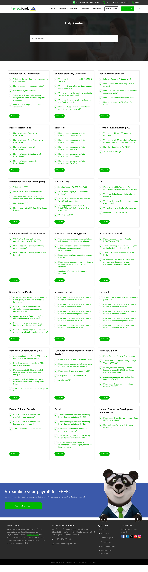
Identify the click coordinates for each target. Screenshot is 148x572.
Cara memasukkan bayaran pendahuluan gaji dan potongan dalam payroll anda (75, 240)
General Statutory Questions (70, 73)
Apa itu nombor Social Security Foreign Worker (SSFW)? (119, 362)
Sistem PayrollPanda (20, 292)
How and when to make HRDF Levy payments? (118, 426)
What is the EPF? (20, 187)
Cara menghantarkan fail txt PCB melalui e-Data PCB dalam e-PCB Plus (30, 357)
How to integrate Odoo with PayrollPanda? (25, 134)
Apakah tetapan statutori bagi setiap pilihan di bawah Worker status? (28, 317)
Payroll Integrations (20, 127)
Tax (101, 181)
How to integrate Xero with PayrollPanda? (24, 148)
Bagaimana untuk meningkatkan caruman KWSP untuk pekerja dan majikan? (75, 365)
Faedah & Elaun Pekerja (22, 409)
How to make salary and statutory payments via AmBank (72, 148)
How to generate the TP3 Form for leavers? (117, 103)
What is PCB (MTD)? (112, 151)
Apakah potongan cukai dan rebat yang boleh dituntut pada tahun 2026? (74, 415)
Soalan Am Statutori (110, 233)
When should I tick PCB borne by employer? (117, 134)
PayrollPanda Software (112, 73)
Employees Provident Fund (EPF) (27, 181)
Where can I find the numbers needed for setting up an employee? (75, 94)
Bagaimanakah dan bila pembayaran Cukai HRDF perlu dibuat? (120, 419)
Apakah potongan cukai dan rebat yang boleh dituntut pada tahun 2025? (74, 422)
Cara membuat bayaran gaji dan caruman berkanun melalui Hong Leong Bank (75, 312)
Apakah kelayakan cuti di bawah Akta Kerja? (118, 254)
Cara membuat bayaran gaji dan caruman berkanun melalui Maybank (75, 305)
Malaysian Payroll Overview (24, 90)
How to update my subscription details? (119, 97)
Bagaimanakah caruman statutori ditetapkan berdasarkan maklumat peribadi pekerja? (27, 309)
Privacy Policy (106, 542)
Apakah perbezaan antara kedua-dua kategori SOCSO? (118, 378)
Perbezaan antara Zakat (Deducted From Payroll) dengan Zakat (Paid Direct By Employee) (30, 299)
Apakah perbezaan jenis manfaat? (27, 428)
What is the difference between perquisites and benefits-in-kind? (27, 240)
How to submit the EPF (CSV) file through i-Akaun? (30, 209)
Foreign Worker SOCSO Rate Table (73, 187)
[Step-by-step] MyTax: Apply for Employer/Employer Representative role (120, 188)
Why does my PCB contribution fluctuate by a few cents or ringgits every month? (120, 141)
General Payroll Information (24, 73)
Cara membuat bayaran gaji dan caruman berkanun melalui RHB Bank (75, 319)
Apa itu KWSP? (64, 380)
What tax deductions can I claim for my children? (119, 195)
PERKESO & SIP (108, 350)
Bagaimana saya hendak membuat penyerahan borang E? (72, 429)
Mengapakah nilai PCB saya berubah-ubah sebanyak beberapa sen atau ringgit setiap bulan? (30, 372)
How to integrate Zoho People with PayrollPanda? (28, 141)
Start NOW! (127, 8)
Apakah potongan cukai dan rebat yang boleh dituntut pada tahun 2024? (74, 436)
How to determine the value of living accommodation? (28, 247)
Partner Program (107, 538)
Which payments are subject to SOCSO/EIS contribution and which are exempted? (74, 208)
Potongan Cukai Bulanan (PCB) (26, 350)
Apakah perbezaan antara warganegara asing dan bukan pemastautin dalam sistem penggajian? (74, 248)
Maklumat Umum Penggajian (70, 233)
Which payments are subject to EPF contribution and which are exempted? (29, 197)
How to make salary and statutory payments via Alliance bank (72, 134)
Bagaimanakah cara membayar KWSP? (74, 371)
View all (14, 116)
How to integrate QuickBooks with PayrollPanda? (27, 155)
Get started (23, 505)
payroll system (33, 535)
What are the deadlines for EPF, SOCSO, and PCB (75, 80)
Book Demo (105, 533)
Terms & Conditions (108, 546)
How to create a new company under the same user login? (120, 91)
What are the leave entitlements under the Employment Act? (74, 101)
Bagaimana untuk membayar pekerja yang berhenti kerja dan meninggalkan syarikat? (75, 264)
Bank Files (60, 127)
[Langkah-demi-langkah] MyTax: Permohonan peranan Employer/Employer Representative (75, 444)
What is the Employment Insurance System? (73, 193)
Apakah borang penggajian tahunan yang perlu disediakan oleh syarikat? (120, 247)
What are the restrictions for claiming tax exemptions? (120, 202)
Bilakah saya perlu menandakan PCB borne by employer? (28, 364)
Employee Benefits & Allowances (27, 233)
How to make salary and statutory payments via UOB (72, 141)
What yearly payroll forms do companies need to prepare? (75, 87)
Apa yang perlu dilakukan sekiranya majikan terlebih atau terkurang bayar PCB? (28, 381)
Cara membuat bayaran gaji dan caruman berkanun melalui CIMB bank (75, 298)
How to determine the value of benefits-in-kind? (30, 254)
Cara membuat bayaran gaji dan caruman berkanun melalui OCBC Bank (75, 326)
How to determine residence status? (28, 86)
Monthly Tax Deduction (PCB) (115, 127)
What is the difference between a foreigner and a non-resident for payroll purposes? (29, 97)
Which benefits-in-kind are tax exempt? (119, 208)
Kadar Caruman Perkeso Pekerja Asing (119, 356)
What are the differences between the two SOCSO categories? (74, 199)
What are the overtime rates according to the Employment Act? (30, 80)
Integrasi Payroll (63, 292)
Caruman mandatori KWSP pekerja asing (75, 359)
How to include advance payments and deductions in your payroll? (74, 108)
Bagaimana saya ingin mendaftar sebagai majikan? (75, 256)
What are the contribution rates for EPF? (30, 192)
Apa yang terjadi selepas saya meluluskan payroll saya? (120, 298)
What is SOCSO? (65, 215)
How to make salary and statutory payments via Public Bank (72, 155)
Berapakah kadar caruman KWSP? (72, 375)
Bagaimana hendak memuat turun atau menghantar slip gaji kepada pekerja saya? (30, 331)
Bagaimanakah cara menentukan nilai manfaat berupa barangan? (28, 415)
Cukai (57, 409)
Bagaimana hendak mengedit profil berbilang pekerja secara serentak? (27, 324)
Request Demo (111, 9)
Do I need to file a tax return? (115, 212)
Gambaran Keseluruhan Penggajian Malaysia (73, 272)
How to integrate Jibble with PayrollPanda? (25, 162)
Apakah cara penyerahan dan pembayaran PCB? (30, 389)
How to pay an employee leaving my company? (28, 105)
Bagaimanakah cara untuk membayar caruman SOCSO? (118, 385)
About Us (104, 529)
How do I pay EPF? (21, 203)
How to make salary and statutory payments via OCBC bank (72, 162)
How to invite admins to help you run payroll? (118, 84)
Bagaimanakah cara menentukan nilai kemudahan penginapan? (28, 422)
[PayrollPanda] (26, 9)
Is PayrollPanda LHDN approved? (117, 79)
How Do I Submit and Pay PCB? (116, 147)
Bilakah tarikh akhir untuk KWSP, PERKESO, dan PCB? (117, 240)
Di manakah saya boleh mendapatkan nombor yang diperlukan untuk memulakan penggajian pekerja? (118, 262)
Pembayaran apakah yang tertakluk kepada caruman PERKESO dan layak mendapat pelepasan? (118, 370)
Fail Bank (104, 292)
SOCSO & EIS (61, 181)
